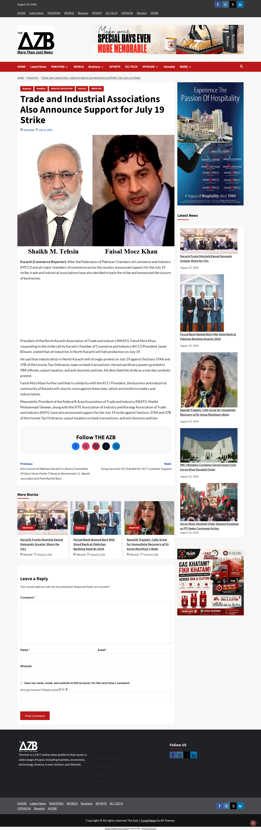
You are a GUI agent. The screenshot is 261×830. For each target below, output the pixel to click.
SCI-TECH (112, 13)
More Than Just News (35, 52)
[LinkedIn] (116, 446)
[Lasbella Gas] (210, 582)
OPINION (127, 13)
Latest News (36, 13)
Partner (99, 768)
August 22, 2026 (44, 554)
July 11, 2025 (45, 129)
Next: (136, 466)
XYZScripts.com (149, 828)
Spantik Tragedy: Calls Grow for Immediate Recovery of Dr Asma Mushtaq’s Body (148, 544)
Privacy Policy (103, 760)
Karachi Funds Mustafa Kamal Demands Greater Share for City (41, 544)
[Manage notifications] (253, 823)
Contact (99, 743)
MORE (154, 13)
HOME (21, 13)
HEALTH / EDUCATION (62, 88)
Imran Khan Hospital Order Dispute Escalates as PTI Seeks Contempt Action (209, 526)
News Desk (29, 129)
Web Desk (27, 554)
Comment (27, 597)
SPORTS (97, 13)
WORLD (69, 13)
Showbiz (142, 13)
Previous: (55, 471)
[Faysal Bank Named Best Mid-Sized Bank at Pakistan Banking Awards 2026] (96, 518)
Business (83, 13)
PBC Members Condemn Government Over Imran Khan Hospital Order (208, 467)
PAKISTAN (54, 13)
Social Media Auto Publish (117, 828)
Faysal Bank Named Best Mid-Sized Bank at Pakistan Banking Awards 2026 (94, 544)
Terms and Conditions (108, 752)
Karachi (82, 88)
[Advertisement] (96, 309)
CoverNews (148, 820)
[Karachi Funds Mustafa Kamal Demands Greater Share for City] (42, 518)
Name (25, 650)
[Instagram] (86, 446)
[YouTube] (96, 446)
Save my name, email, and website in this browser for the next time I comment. (77, 683)
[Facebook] (75, 446)
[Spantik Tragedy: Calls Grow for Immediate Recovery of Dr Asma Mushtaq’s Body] (149, 518)
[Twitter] (106, 446)
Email (102, 650)
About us (100, 778)
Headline (41, 88)
